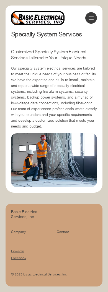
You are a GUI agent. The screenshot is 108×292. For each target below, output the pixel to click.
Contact (63, 232)
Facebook (18, 258)
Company (18, 232)
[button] (91, 18)
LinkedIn (17, 251)
